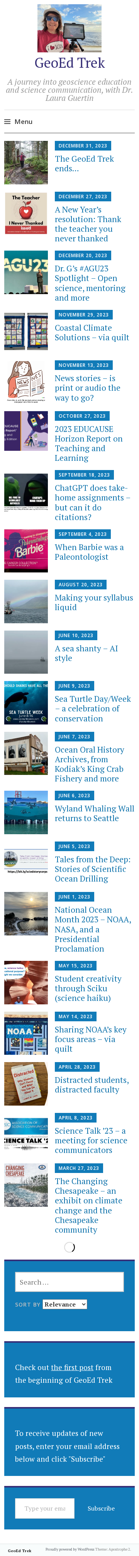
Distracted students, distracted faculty (92, 1084)
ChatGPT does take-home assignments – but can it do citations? (93, 502)
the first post (72, 1367)
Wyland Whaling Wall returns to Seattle (94, 813)
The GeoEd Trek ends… (84, 163)
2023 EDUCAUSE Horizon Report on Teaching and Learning (89, 443)
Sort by (28, 1304)
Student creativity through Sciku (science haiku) (88, 988)
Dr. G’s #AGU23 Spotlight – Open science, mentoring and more (90, 283)
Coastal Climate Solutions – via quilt (92, 332)
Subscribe (101, 1508)
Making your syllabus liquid (94, 602)
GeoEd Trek (69, 63)
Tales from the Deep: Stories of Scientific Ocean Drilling (93, 869)
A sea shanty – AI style (86, 653)
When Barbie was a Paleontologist (89, 552)
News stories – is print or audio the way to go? (87, 388)
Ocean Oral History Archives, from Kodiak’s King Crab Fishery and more (89, 764)
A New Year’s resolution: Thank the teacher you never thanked (88, 224)
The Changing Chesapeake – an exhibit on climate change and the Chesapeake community (88, 1205)
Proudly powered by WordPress (70, 1549)
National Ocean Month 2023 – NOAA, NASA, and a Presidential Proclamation (93, 929)
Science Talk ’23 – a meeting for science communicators (91, 1140)
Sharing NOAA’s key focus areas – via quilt (91, 1039)
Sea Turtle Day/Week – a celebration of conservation (93, 708)
